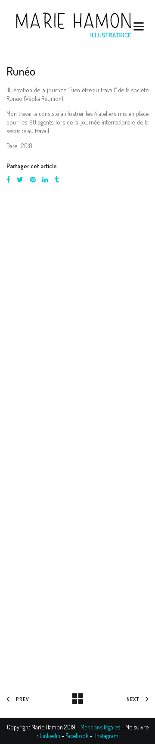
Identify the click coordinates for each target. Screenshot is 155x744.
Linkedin (50, 735)
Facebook (77, 735)
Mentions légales (100, 727)
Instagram (106, 735)
